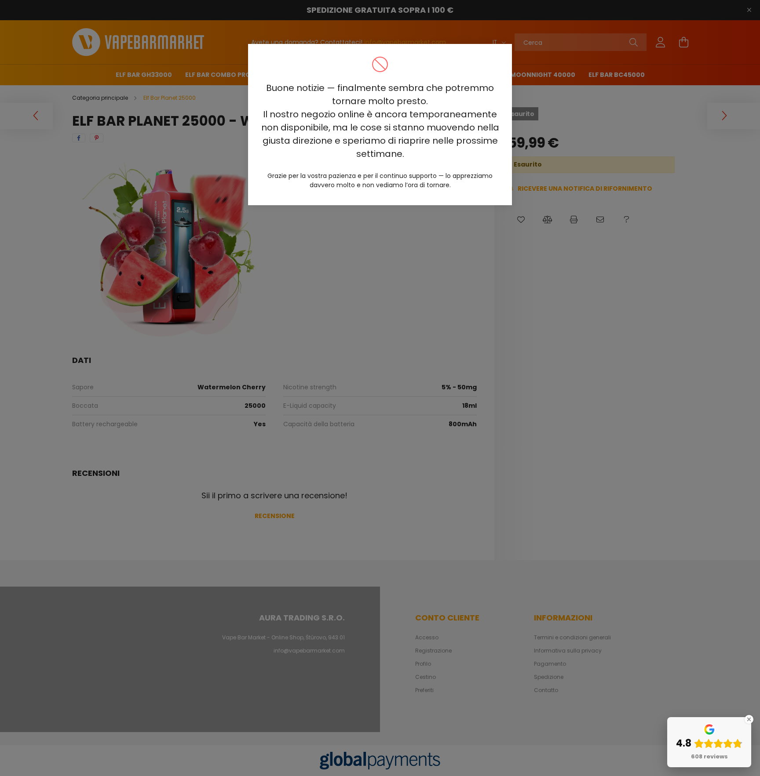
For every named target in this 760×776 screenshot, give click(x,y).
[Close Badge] (749, 719)
